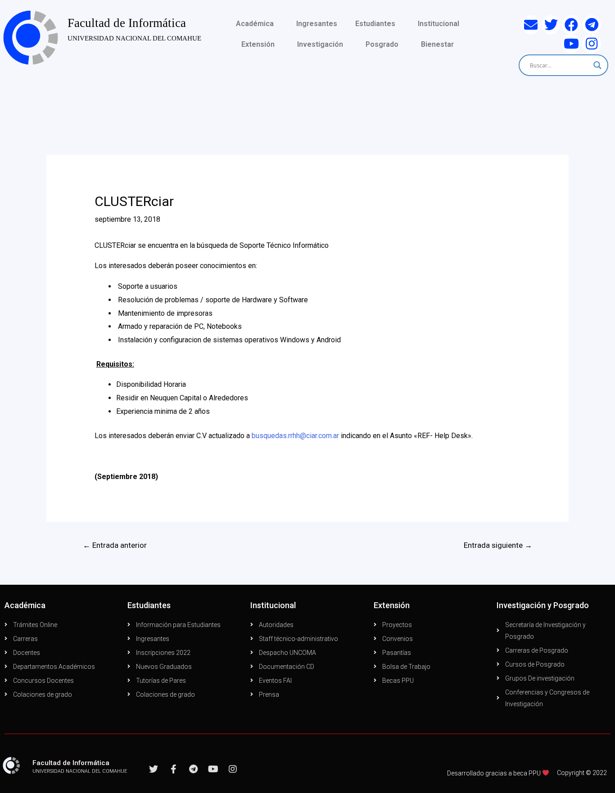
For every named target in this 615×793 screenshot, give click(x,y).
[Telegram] (591, 24)
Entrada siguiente (498, 545)
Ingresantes (316, 23)
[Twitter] (551, 24)
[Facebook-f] (173, 769)
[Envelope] (530, 24)
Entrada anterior (115, 545)
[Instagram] (591, 43)
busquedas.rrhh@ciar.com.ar (295, 435)
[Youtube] (571, 43)
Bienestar (437, 44)
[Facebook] (571, 24)
